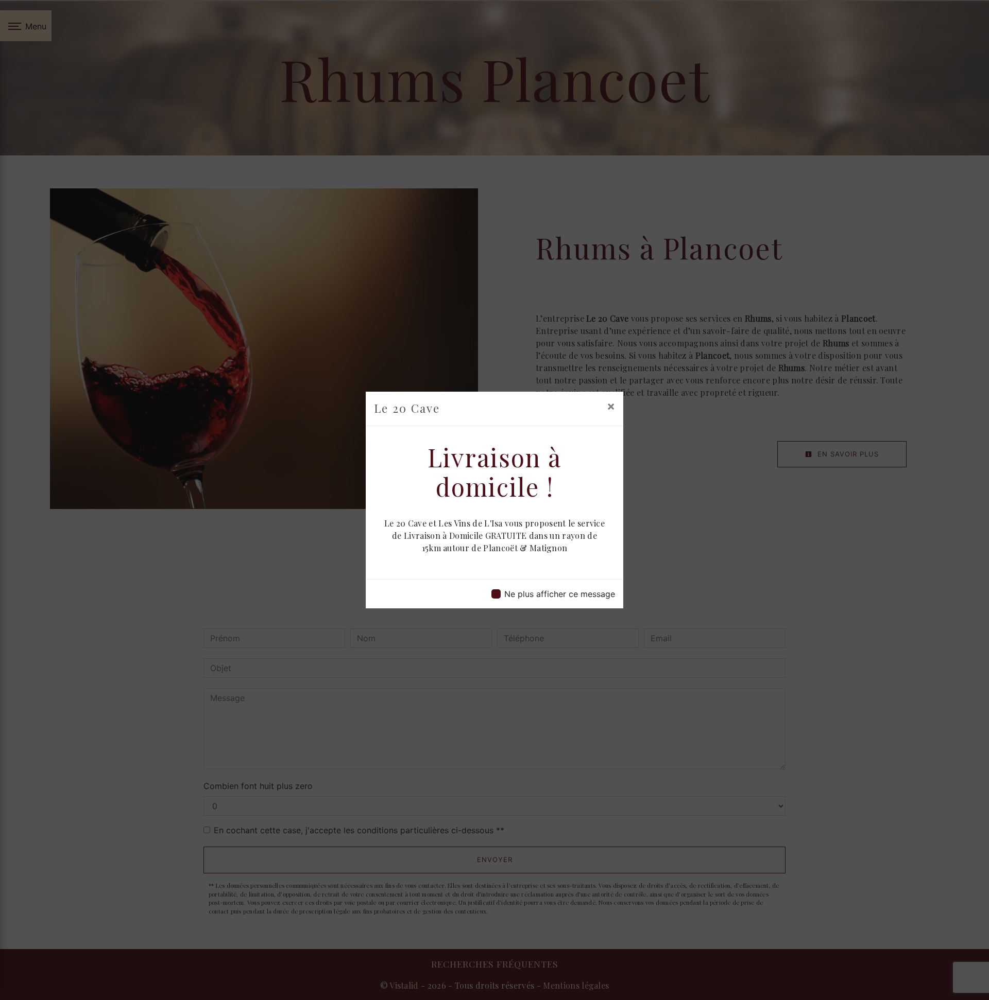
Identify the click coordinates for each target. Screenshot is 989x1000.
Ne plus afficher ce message (559, 594)
